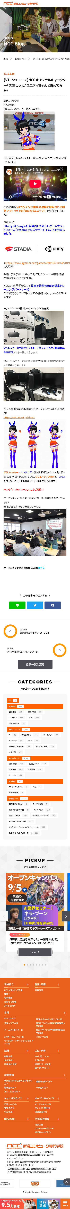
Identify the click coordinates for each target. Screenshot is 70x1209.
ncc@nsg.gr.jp (44, 1171)
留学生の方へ (10, 1087)
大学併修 (15, 752)
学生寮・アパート (42, 1068)
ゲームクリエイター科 (13, 1029)
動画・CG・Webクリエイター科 (49, 1019)
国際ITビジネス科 (18, 804)
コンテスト (16, 717)
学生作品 (15, 769)
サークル (15, 775)
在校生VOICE (37, 763)
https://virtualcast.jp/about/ (19, 417)
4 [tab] (33, 965)
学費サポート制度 (42, 1064)
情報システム (30, 735)
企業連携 (15, 711)
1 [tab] (24, 965)
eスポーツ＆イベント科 (20, 821)
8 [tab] (46, 965)
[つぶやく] (35, 605)
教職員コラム (18, 798)
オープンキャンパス (18, 786)
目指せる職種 (10, 1001)
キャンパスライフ (19, 758)
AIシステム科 (42, 809)
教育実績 (15, 706)
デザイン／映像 (45, 746)
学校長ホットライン (43, 1132)
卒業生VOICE (17, 723)
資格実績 (8, 997)
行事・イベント (10, 1104)
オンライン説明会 (42, 1107)
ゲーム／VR (50, 735)
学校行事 (34, 769)
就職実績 (8, 1056)
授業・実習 (16, 763)
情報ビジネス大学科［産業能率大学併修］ (50, 1024)
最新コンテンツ (18, 729)
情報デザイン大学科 (18, 809)
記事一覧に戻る (35, 664)
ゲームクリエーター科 (43, 815)
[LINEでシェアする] (17, 605)
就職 (34, 717)
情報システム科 (18, 815)
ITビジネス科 (40, 804)
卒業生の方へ (42, 1087)
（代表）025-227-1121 (20, 1168)
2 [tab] (27, 965)
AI (12, 735)
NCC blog (9, 1118)
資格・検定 (34, 711)
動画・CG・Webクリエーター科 (23, 833)
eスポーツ (15, 740)
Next (66, 916)
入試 (37, 786)
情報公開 (39, 1124)
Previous (4, 916)
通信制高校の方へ (44, 1081)
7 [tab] (42, 965)
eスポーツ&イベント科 (14, 1036)
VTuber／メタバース (19, 746)
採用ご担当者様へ (12, 1091)
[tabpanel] (35, 914)
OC (12, 700)
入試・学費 (39, 1060)
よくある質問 (9, 1005)
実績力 (7, 994)
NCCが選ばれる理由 (13, 990)
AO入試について (42, 1056)
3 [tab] (30, 965)
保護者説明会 (41, 1111)
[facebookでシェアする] (53, 605)
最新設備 (39, 990)
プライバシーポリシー (44, 1128)
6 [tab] (39, 965)
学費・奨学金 (16, 792)
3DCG (33, 740)
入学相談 (15, 781)
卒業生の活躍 (10, 1064)
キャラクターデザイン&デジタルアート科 (18, 1042)
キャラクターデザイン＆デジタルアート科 (27, 827)
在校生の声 (9, 1107)
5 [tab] (36, 965)
